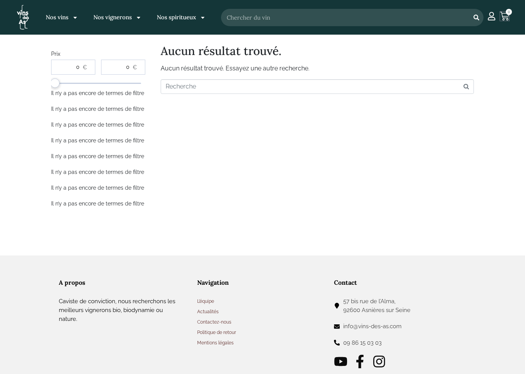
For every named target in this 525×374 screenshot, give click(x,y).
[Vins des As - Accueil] (22, 17)
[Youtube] (340, 361)
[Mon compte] (491, 16)
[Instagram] (379, 361)
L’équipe (205, 301)
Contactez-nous (214, 322)
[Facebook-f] (360, 361)
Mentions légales (215, 343)
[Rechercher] (476, 17)
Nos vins (57, 17)
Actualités (208, 311)
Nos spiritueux (176, 17)
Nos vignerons (112, 17)
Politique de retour (216, 332)
